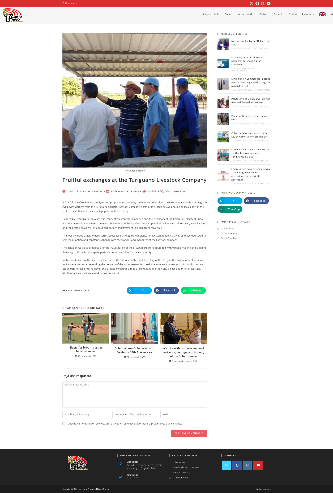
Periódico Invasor (181, 472)
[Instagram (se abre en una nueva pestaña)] (262, 3)
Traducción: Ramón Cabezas (85, 191)
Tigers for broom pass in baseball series (86, 349)
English (152, 191)
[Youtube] (258, 465)
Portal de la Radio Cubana (186, 467)
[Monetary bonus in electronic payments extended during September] (223, 64)
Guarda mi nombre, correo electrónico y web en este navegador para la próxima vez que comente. (125, 423)
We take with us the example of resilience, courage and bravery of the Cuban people (183, 352)
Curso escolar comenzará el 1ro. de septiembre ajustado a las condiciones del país (250, 153)
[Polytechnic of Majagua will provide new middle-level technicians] (223, 102)
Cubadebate (179, 462)
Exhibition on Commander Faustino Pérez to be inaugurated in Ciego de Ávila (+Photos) (250, 82)
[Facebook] (237, 465)
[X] (226, 465)
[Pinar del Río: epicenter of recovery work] (223, 119)
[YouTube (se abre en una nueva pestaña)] (268, 3)
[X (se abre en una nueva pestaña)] (251, 3)
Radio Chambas (229, 238)
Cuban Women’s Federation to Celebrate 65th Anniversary (135, 350)
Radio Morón (227, 228)
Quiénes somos (69, 3)
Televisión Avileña (181, 477)
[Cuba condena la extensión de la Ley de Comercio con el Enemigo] (223, 136)
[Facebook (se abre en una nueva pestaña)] (257, 3)
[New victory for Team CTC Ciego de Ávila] (223, 44)
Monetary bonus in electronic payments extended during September (247, 61)
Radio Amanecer (229, 233)
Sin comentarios (176, 191)
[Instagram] (247, 465)
